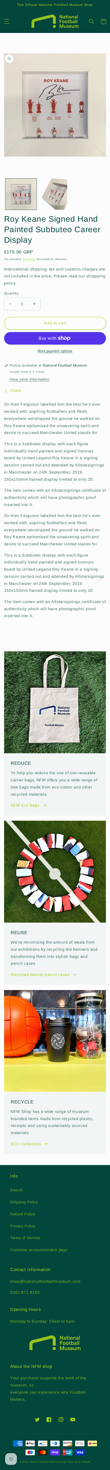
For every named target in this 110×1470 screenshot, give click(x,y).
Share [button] (15, 391)
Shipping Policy (24, 1202)
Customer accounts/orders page (38, 1250)
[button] (7, 21)
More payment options (55, 351)
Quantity (11, 293)
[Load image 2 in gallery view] (54, 194)
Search (16, 1190)
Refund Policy (22, 1214)
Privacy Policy (22, 1226)
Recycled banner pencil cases (40, 974)
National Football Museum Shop (47, 1462)
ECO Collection (26, 1144)
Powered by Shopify (78, 1462)
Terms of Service (25, 1238)
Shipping (29, 259)
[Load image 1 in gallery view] (21, 194)
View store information (29, 379)
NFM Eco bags (25, 805)
